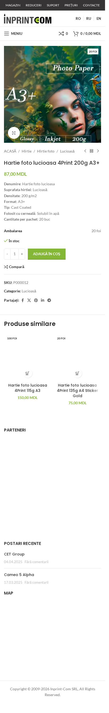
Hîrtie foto (45, 151)
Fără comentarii (36, 562)
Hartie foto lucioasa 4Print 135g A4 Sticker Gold (77, 390)
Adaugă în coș (46, 254)
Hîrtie (26, 151)
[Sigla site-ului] (27, 18)
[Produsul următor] (98, 151)
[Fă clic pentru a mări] (14, 133)
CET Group (14, 554)
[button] (27, 373)
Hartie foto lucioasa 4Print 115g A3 (27, 388)
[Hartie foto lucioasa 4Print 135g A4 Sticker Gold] (77, 357)
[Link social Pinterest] (36, 300)
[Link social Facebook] (22, 300)
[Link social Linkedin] (42, 300)
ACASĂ (10, 151)
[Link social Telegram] (49, 300)
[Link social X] (29, 300)
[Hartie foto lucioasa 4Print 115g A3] (27, 357)
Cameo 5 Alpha (19, 574)
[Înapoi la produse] (91, 151)
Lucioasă (67, 151)
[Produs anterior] (85, 151)
